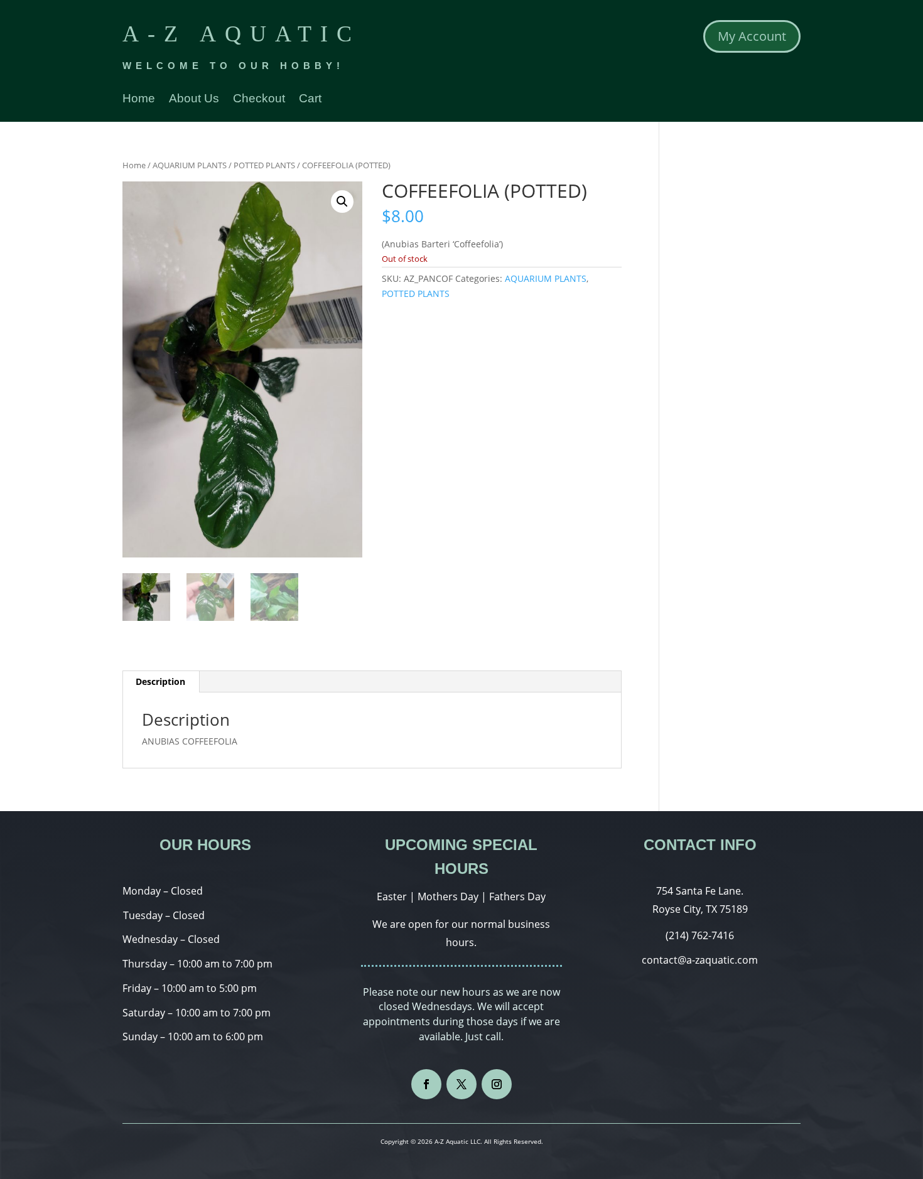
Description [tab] (160, 681)
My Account (752, 36)
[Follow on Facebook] (426, 1084)
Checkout (259, 99)
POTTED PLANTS (264, 165)
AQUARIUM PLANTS (190, 165)
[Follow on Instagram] (497, 1084)
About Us (194, 99)
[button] (342, 201)
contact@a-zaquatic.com (700, 960)
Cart (310, 99)
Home (138, 99)
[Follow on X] (461, 1084)
